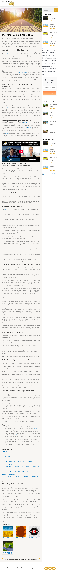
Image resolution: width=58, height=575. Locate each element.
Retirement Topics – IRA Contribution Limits (15, 453)
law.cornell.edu (7, 465)
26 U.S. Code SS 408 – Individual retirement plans (16, 471)
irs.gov (4, 451)
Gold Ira (6, 209)
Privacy (52, 97)
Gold (6, 458)
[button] (56, 3)
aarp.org (36, 428)
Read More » (52, 20)
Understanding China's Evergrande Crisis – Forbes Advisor (19, 461)
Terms (49, 97)
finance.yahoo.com (8, 475)
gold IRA (32, 52)
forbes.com (17, 434)
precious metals (23, 72)
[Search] (56, 10)
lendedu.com (20, 438)
